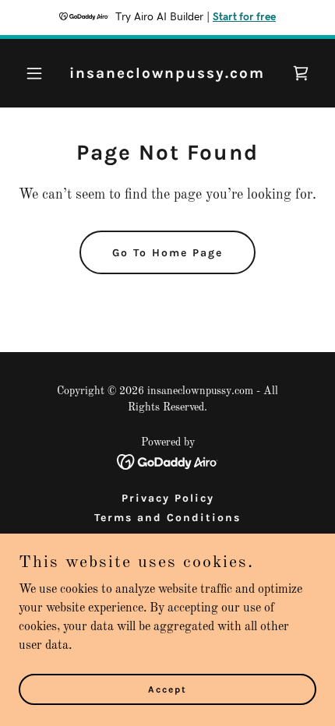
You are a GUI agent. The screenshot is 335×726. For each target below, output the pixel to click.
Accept (167, 688)
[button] (41, 73)
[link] (167, 75)
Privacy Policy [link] (168, 498)
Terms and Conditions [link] (167, 517)
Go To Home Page (167, 252)
